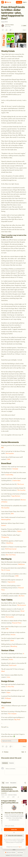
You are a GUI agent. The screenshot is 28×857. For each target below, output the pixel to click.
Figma (8, 692)
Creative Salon (16, 481)
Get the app (20, 852)
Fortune (13, 635)
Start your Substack (10, 852)
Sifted (12, 640)
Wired (22, 611)
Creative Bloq (9, 475)
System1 (3, 525)
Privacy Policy (19, 842)
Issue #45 (4, 793)
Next (23, 752)
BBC (2, 448)
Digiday (19, 531)
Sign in (24, 2)
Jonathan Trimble (9, 24)
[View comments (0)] (6, 30)
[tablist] (8, 763)
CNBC (8, 459)
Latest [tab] (7, 782)
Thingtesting (5, 537)
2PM (12, 514)
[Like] (2, 30)
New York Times (11, 555)
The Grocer (20, 484)
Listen (24, 25)
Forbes (11, 660)
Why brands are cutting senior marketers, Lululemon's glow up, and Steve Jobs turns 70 (9, 789)
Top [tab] (3, 782)
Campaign (15, 469)
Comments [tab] (5, 763)
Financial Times (16, 623)
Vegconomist (11, 582)
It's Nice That (10, 687)
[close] (23, 806)
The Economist (21, 605)
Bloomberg (14, 646)
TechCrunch (12, 665)
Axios (8, 677)
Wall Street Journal (10, 549)
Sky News (21, 596)
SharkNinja (9, 543)
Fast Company (12, 714)
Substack (8, 855)
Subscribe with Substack (15, 835)
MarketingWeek (6, 520)
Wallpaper (8, 698)
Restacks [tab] (11, 763)
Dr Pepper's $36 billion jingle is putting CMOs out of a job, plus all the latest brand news (9, 803)
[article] (14, 792)
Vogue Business (15, 496)
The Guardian (10, 453)
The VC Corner (5, 570)
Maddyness (21, 564)
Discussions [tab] (13, 782)
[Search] (25, 782)
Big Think (17, 720)
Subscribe (19, 2)
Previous (6, 752)
